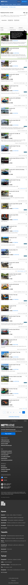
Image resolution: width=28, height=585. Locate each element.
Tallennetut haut (5, 440)
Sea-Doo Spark (14, 40)
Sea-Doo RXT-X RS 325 (14, 196)
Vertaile (2, 40)
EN (25, 420)
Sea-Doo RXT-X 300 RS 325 (14, 173)
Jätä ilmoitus (24, 1)
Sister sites (8, 1)
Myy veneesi (8, 433)
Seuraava (23, 412)
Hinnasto (3, 465)
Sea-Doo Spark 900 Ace (14, 162)
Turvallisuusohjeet (5, 456)
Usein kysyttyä (4, 454)
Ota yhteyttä (4, 471)
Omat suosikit (4, 443)
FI (24, 420)
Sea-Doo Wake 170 (14, 254)
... (16, 412)
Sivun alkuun (14, 420)
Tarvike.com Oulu (22, 188)
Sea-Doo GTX (14, 102)
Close (25, 32)
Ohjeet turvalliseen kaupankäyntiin (7, 487)
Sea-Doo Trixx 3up (14, 277)
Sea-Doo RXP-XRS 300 (14, 53)
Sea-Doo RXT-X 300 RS (14, 78)
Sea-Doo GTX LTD (14, 344)
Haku (3, 4)
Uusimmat (7, 4)
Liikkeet (10, 4)
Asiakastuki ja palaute (6, 451)
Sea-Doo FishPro (14, 381)
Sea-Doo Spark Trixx (14, 90)
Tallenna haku (13, 7)
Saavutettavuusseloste (6, 460)
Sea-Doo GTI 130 (14, 138)
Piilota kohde (2, 62)
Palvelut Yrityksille (5, 469)
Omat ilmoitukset (5, 441)
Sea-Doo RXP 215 (14, 66)
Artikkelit (18, 4)
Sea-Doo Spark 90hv (14, 125)
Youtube (5, 480)
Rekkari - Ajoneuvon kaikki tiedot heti (7, 484)
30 (19, 412)
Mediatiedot (4, 467)
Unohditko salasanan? (6, 453)
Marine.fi (24, 408)
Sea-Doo (14, 309)
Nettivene (4, 1)
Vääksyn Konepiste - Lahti (21, 271)
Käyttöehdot (4, 458)
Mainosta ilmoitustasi (6, 445)
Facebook (5, 477)
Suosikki (26, 48)
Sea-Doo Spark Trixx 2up (14, 150)
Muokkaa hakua (5, 7)
